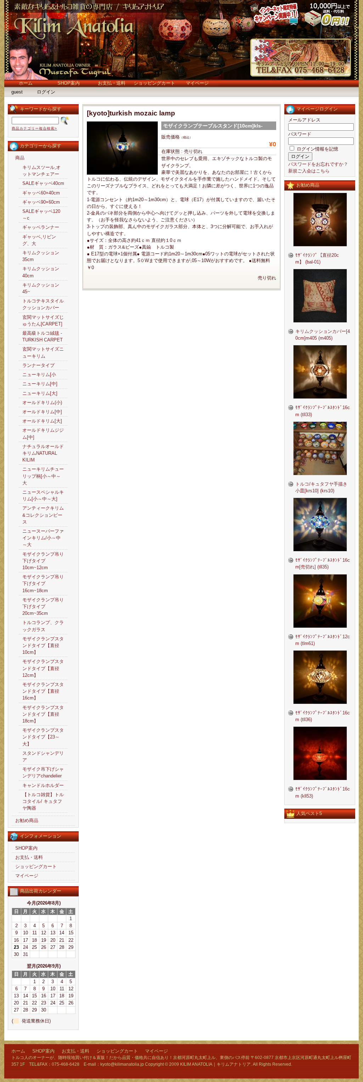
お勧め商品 (26, 820)
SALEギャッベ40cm (43, 183)
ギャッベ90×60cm (41, 202)
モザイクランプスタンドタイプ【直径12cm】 (43, 668)
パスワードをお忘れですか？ (318, 164)
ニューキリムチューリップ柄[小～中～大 (43, 475)
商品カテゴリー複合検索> (34, 128)
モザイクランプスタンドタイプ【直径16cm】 (43, 691)
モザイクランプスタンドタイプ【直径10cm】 (43, 645)
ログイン (46, 92)
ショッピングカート (154, 83)
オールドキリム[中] (42, 411)
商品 (19, 157)
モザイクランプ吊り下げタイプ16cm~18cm (43, 583)
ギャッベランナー (40, 227)
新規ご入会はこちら (309, 171)
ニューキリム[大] (39, 393)
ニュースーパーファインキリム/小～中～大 (43, 537)
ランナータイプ (38, 365)
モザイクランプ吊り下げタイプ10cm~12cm (43, 560)
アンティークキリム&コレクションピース (43, 514)
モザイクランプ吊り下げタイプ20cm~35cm (43, 606)
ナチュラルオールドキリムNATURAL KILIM (43, 453)
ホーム (26, 83)
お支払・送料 (111, 83)
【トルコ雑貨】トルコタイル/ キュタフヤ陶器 (43, 801)
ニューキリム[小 (39, 374)
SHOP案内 (68, 83)
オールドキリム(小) (42, 402)
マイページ (197, 83)
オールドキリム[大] (42, 421)
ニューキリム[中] (39, 383)
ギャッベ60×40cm (41, 193)
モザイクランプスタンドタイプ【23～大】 (43, 736)
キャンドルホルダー (43, 785)
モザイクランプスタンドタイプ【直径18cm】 (43, 714)
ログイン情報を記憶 (316, 149)
